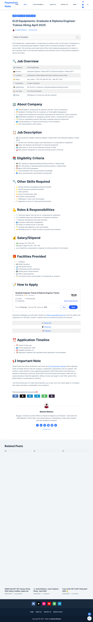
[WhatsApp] (83, 4)
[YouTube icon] (55, 425)
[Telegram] (83, 2)
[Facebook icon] (37, 425)
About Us (53, 4)
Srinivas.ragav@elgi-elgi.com (56, 315)
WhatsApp (47, 327)
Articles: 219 (46, 429)
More (74, 4)
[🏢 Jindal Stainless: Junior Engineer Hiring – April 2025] (46, 518)
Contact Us (64, 4)
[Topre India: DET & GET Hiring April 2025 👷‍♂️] (75, 518)
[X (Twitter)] (23, 396)
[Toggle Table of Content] (77, 37)
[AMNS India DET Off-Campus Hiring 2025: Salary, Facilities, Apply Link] (18, 518)
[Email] (52, 396)
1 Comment (46, 593)
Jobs (24, 4)
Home (16, 4)
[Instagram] (44, 603)
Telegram (48, 331)
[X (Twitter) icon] (48, 425)
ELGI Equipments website (57, 366)
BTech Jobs (21, 16)
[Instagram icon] (52, 425)
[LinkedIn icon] (41, 425)
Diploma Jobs (31, 16)
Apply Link (47, 323)
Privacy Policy (58, 612)
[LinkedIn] (30, 396)
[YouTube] (83, 7)
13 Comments (18, 593)
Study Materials (38, 4)
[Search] (87, 4)
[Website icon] (44, 425)
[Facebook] (15, 396)
